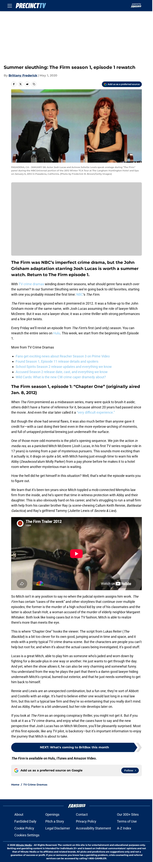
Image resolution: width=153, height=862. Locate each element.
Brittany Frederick (23, 75)
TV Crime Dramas (35, 784)
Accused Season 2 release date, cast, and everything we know (62, 372)
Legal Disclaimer (57, 828)
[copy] (34, 84)
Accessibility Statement (93, 828)
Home (15, 784)
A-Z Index (124, 828)
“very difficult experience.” (96, 412)
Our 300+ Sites (128, 814)
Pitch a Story (54, 821)
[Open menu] (9, 5)
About (18, 814)
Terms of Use (127, 821)
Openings (52, 814)
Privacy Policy (86, 821)
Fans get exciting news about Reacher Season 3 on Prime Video (63, 356)
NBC (79, 294)
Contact (82, 814)
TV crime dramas (31, 284)
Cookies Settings (26, 835)
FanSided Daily (25, 821)
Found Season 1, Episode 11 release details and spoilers (57, 361)
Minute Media (24, 845)
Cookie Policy (24, 828)
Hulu (56, 333)
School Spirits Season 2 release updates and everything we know (64, 367)
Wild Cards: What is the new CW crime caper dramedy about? (61, 377)
